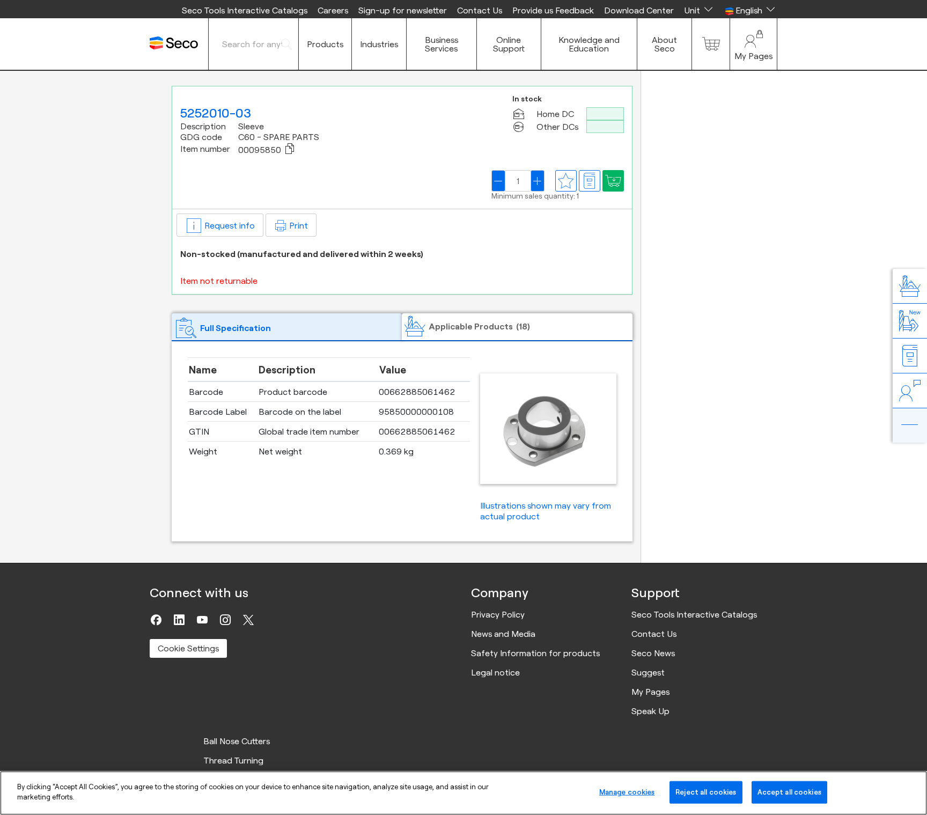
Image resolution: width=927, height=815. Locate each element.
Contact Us (479, 10)
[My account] (753, 44)
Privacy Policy (498, 614)
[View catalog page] (589, 181)
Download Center (639, 10)
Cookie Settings (188, 648)
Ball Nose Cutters (236, 741)
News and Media (503, 633)
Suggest (648, 672)
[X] (248, 619)
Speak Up (650, 711)
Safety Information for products (535, 653)
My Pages (650, 691)
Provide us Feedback (553, 10)
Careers (333, 10)
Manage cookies (627, 792)
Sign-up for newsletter (402, 10)
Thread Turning (233, 760)
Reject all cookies (705, 792)
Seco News (653, 653)
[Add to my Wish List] (613, 181)
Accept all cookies (789, 792)
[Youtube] (202, 619)
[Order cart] (711, 44)
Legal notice (495, 672)
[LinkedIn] (179, 619)
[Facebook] (156, 619)
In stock (527, 99)
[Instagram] (225, 619)
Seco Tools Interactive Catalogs (244, 10)
